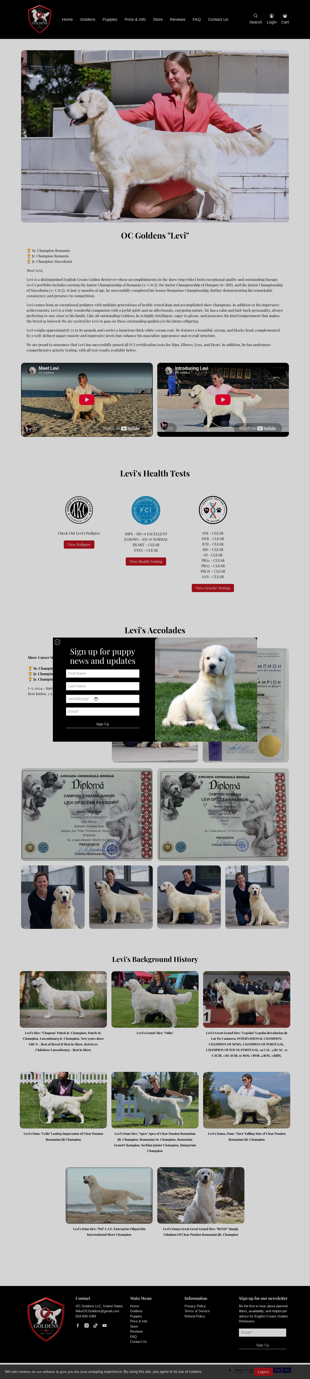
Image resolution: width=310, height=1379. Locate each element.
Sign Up (102, 724)
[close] (57, 642)
